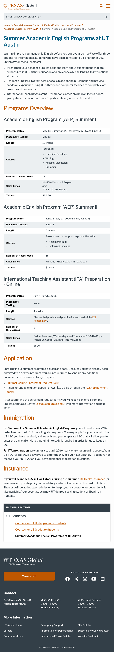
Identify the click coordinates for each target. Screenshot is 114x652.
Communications (13, 636)
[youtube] (93, 579)
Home (7, 25)
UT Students (16, 516)
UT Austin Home (13, 625)
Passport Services (91, 600)
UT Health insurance (92, 479)
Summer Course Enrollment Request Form (33, 382)
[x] (76, 579)
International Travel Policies (56, 636)
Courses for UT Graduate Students (37, 529)
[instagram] (85, 579)
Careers (8, 630)
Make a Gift (29, 576)
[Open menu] (109, 6)
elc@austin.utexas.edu (50, 403)
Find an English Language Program (62, 25)
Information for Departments (57, 630)
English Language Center (23, 16)
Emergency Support (52, 625)
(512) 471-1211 (52, 600)
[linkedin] (102, 579)
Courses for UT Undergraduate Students (40, 523)
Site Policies (84, 625)
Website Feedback (88, 636)
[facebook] (67, 579)
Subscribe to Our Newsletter (93, 630)
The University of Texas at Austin (55, 647)
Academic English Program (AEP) (21, 28)
